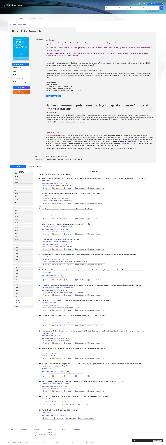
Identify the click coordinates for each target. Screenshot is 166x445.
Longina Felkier (46, 180)
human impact (62, 277)
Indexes (117, 4)
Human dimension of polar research (73, 122)
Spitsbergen (54, 215)
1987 (16, 279)
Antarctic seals (52, 388)
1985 (16, 284)
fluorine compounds (78, 292)
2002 (16, 239)
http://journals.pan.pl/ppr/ (130, 143)
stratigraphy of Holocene (65, 246)
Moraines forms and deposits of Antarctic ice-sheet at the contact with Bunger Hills (71, 193)
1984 (16, 287)
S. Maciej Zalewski (46, 412)
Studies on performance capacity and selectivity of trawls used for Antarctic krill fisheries (74, 348)
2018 (16, 193)
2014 (16, 205)
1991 (16, 267)
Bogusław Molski (46, 287)
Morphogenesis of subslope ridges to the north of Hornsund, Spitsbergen (67, 209)
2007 (16, 225)
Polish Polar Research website (55, 50)
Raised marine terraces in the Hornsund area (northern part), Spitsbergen (67, 224)
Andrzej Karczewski (47, 211)
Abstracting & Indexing (19, 82)
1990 (16, 270)
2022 (16, 182)
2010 (16, 216)
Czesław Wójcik (46, 257)
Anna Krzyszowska (47, 272)
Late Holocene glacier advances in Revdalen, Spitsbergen (62, 239)
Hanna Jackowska (54, 318)
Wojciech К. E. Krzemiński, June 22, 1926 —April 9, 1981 (61, 410)
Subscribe (21, 87)
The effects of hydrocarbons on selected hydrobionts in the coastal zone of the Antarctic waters (76, 300)
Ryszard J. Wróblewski (47, 398)
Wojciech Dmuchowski (68, 287)
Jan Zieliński (66, 383)
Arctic (49, 215)
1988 (16, 276)
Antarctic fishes (52, 340)
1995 (16, 256)
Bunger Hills (56, 200)
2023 (16, 179)
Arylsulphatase (52, 322)
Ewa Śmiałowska (46, 335)
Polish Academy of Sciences (24, 442)
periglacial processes (81, 261)
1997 (16, 250)
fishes (70, 322)
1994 (16, 259)
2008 (16, 222)
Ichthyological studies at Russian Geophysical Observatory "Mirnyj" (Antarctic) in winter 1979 (75, 396)
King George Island (58, 292)
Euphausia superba (53, 307)
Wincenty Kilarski (55, 335)
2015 (16, 202)
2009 (16, 219)
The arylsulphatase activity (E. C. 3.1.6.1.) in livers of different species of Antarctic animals (73, 316)
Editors (15, 71)
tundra (57, 277)
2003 (16, 236)
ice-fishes (59, 340)
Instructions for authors (35, 166)
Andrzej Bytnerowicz (56, 287)
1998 (16, 247)
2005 (16, 230)
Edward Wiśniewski (47, 196)
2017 (16, 196)
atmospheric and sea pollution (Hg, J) (62, 185)
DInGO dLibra (57, 442)
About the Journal (18, 64)
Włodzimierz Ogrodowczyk (49, 302)
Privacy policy (36, 442)
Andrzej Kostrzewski (58, 211)
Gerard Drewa (45, 318)
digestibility (59, 388)
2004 (16, 233)
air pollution (66, 292)
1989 (16, 273)
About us (105, 4)
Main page (24, 429)
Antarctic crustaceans (62, 322)
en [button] (144, 3)
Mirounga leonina (70, 373)
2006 (16, 227)
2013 (16, 208)
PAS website (76, 429)
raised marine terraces (64, 231)
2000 (16, 245)
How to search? (110, 11)
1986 (16, 282)
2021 (16, 185)
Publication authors (51, 434)
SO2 (71, 292)
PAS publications (155, 3)
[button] (57, 188)
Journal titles (23, 18)
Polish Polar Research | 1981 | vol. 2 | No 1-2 (53, 183)
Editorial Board (17, 67)
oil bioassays (76, 307)
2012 (16, 210)
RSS (22, 92)
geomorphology (71, 261)
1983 (16, 290)
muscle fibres (65, 340)
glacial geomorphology (66, 200)
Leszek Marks (68, 211)
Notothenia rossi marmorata (65, 307)
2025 (16, 173)
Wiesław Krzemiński (47, 368)
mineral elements (67, 388)
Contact (129, 4)
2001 (16, 242)
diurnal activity (79, 373)
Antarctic (50, 185)
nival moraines (62, 215)
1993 (16, 262)
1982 (16, 293)
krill (54, 355)
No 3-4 (18, 300)
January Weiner (46, 383)
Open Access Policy (18, 78)
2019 (16, 190)
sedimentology (63, 261)
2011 (16, 213)
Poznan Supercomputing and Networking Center (83, 442)
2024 (16, 176)
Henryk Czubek (46, 350)
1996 (16, 253)
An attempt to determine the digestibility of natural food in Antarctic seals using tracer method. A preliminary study (83, 381)
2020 (16, 188)
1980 (16, 306)
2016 (16, 199)
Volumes (18, 166)
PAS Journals (37, 432)
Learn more (148, 440)
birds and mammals (77, 322)
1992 (16, 265)
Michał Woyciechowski (56, 383)
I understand (157, 440)
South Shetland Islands (59, 373)
